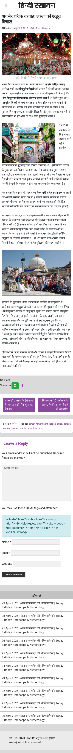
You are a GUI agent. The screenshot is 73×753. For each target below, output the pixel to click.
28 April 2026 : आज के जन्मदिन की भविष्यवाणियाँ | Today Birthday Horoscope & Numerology (32, 618)
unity (41, 428)
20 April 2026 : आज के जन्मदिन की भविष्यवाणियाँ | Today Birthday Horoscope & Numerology (32, 718)
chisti (59, 423)
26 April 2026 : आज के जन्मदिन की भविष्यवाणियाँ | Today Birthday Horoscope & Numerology (32, 642)
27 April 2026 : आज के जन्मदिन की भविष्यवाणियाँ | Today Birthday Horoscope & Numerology (32, 630)
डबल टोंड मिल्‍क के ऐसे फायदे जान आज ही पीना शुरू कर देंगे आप (19, 405)
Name (6, 542)
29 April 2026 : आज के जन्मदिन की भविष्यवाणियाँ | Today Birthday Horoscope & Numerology (32, 605)
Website (7, 563)
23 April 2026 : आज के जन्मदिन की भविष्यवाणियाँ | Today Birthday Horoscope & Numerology (32, 680)
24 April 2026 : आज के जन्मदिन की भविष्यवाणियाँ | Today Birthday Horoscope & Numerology (32, 668)
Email (6, 553)
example (6, 428)
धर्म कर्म (15, 423)
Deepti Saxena (43, 28)
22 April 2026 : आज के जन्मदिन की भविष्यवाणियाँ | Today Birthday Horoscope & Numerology (32, 693)
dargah (67, 423)
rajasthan (33, 428)
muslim (23, 428)
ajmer (32, 423)
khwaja (15, 428)
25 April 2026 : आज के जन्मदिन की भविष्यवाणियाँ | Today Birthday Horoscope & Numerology (32, 655)
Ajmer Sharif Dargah (46, 423)
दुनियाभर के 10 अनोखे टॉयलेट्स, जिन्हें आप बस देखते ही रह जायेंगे (54, 405)
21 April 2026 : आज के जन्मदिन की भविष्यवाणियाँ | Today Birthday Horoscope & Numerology (32, 705)
